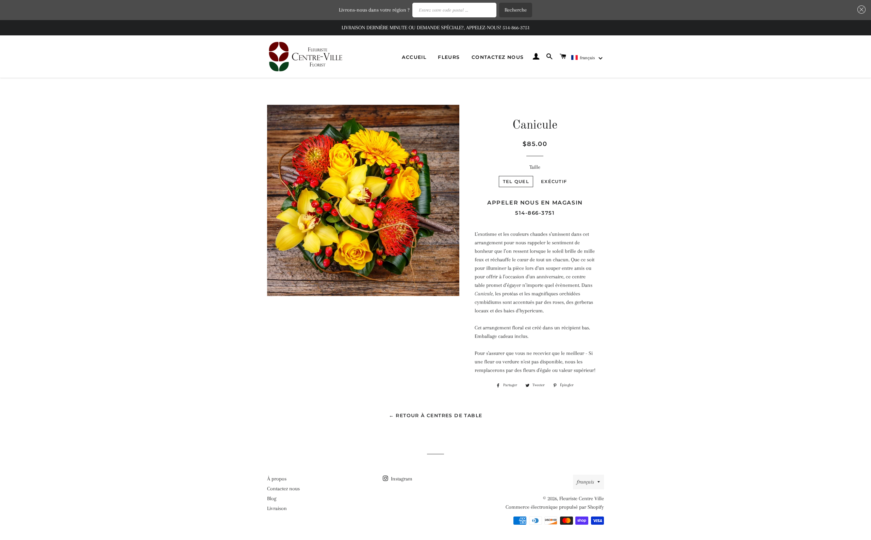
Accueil (414, 57)
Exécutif (554, 181)
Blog (271, 498)
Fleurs (449, 57)
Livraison (277, 508)
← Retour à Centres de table (435, 415)
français (585, 482)
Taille (534, 167)
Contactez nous (498, 57)
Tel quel (516, 181)
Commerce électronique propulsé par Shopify (555, 507)
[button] (587, 58)
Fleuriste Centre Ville (581, 498)
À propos (276, 479)
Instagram (401, 479)
